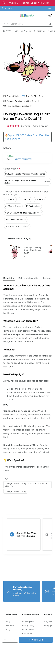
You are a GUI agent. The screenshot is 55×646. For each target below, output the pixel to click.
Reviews (47, 278)
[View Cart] (50, 15)
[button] (36, 640)
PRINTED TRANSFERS (23, 159)
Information (11, 614)
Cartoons (19, 31)
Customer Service (30, 614)
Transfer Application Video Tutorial (22, 101)
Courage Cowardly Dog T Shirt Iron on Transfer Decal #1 (32, 248)
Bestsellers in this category (19, 238)
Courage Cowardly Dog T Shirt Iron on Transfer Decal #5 (26, 484)
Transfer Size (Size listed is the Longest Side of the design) (25, 193)
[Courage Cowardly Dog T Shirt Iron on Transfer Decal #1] (15, 252)
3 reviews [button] (25, 126)
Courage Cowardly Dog (36, 31)
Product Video (13, 96)
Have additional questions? (19, 106)
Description (9, 278)
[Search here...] (50, 23)
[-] (4, 639)
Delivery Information (28, 278)
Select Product (10, 168)
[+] (15, 639)
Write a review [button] (40, 126)
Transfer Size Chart (35, 96)
